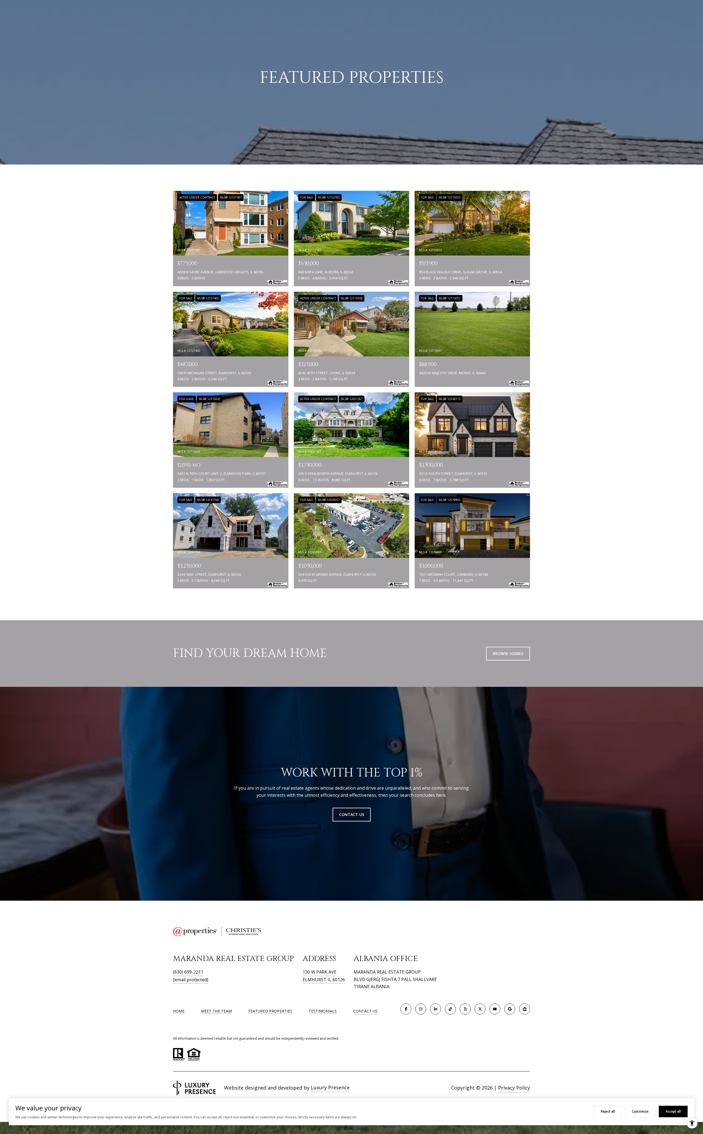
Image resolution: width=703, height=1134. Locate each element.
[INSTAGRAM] (420, 1008)
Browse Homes (508, 653)
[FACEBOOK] (405, 1008)
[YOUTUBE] (494, 1008)
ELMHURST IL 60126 (324, 980)
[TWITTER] (480, 1008)
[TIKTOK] (450, 1008)
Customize (640, 1111)
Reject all (608, 1111)
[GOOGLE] (509, 1008)
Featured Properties (270, 1011)
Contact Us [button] (351, 814)
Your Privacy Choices (351, 1128)
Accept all (673, 1111)
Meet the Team (216, 1011)
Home (179, 1011)
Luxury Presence (330, 1087)
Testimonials (323, 1011)
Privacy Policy (514, 1087)
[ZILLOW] (524, 1008)
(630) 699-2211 (188, 972)
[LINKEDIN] (435, 1008)
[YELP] (465, 1008)
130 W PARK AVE (319, 972)
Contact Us (365, 1011)
